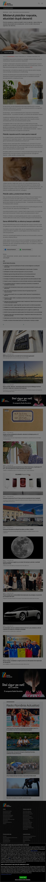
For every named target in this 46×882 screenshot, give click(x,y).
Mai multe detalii (34, 850)
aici (9, 858)
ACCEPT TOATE (23, 877)
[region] (23, 862)
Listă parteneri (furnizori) (6, 874)
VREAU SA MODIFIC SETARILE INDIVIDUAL (22, 879)
